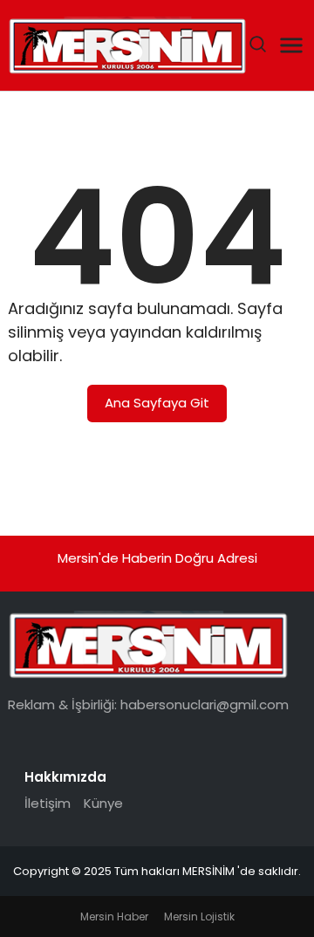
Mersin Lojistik (199, 916)
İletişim (47, 803)
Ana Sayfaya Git (157, 402)
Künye (103, 803)
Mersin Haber (114, 916)
